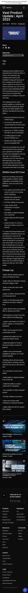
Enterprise (5, 530)
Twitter (20, 536)
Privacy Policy (6, 575)
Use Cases (5, 539)
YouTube (20, 539)
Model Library (6, 520)
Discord (20, 530)
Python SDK (20, 514)
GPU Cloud (5, 511)
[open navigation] (24, 7)
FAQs (3, 544)
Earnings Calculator (8, 522)
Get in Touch (6, 555)
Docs (4, 542)
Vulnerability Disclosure (9, 580)
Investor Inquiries (7, 564)
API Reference (21, 517)
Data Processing (7, 583)
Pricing (4, 536)
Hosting (4, 517)
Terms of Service (7, 572)
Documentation (21, 520)
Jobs (3, 561)
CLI (18, 511)
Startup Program (7, 533)
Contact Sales (6, 558)
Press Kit (5, 547)
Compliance (5, 577)
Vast (3, 64)
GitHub (20, 533)
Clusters (4, 514)
